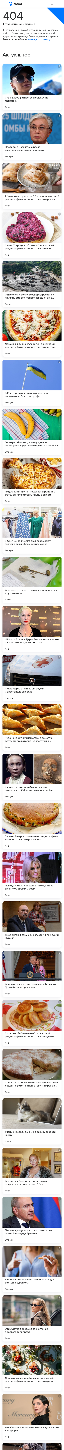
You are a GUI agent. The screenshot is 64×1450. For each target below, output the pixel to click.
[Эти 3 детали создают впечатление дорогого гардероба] (32, 1318)
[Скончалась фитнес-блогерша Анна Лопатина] (32, 87)
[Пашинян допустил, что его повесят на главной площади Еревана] (32, 1220)
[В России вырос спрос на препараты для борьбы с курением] (32, 1269)
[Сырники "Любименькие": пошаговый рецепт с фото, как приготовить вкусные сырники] (32, 1023)
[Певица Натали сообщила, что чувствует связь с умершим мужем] (32, 875)
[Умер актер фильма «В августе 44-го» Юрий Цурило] (32, 924)
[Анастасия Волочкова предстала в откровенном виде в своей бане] (32, 1171)
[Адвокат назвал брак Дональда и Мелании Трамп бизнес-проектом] (32, 974)
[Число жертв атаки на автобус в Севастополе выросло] (32, 678)
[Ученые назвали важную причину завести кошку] (32, 1121)
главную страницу (39, 39)
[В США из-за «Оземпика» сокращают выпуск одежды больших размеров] (32, 530)
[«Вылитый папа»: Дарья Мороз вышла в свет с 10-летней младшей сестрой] (32, 629)
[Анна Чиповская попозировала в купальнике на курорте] (32, 1417)
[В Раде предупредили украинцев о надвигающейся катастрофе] (32, 383)
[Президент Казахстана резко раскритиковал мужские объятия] (32, 136)
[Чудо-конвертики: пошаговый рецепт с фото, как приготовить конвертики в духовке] (32, 727)
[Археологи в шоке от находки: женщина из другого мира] (32, 580)
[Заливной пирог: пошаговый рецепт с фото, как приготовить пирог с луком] (32, 826)
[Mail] (10, 4)
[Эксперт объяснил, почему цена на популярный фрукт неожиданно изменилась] (32, 432)
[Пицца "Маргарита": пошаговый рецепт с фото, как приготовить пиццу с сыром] (32, 481)
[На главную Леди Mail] (17, 4)
